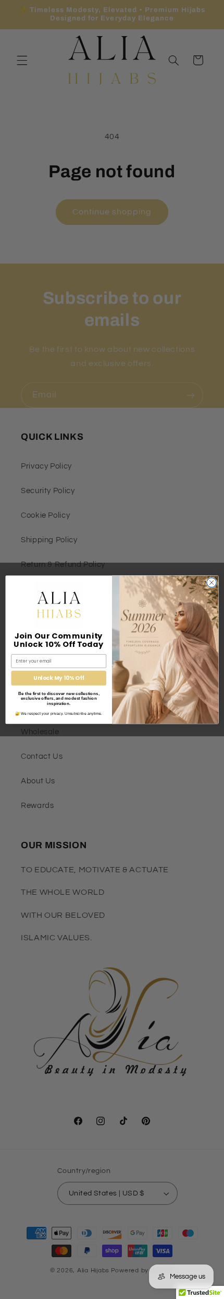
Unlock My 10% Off (58, 678)
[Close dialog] (211, 582)
